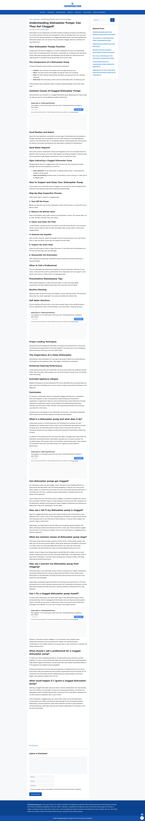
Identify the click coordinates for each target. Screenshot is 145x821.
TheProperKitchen (62, 818)
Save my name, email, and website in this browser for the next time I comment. (56, 789)
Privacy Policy (87, 12)
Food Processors (60, 12)
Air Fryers (42, 12)
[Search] (112, 20)
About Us (70, 12)
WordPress (89, 818)
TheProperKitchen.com (34, 804)
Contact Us (78, 12)
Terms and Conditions (99, 12)
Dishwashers (37, 19)
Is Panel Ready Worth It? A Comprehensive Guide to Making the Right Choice (103, 64)
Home (30, 19)
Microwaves (51, 12)
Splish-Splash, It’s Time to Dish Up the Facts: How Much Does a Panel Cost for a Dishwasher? (104, 72)
